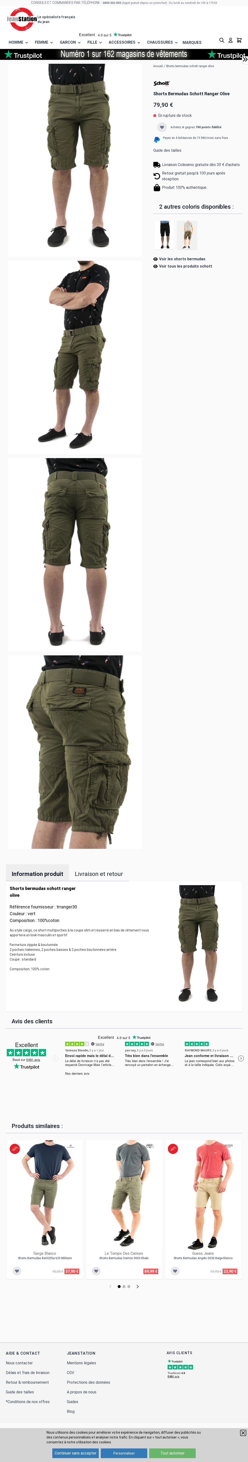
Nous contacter (19, 1363)
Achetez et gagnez (195, 127)
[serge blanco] (70, 1146)
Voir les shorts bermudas (182, 259)
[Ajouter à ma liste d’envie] (162, 127)
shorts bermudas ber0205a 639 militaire (45, 1258)
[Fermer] (243, 1433)
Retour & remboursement (27, 1382)
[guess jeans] (228, 1146)
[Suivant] (137, 1286)
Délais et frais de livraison (27, 1372)
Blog (71, 1411)
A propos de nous (81, 1392)
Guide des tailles (167, 150)
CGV (70, 1372)
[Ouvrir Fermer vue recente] (245, 59)
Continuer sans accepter (75, 1453)
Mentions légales (81, 1363)
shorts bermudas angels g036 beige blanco (203, 1258)
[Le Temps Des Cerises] (149, 1146)
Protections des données (88, 1382)
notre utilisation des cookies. (89, 1442)
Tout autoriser (172, 1453)
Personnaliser (124, 1453)
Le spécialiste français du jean (56, 19)
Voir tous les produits (185, 266)
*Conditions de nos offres (28, 1401)
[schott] (161, 82)
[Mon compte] (230, 40)
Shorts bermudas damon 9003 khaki (123, 1258)
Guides (72, 1401)
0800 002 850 (112, 3)
